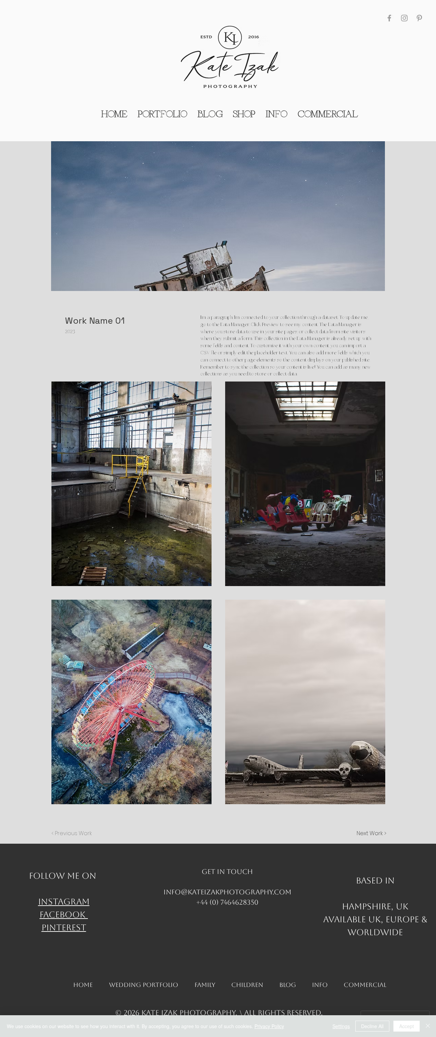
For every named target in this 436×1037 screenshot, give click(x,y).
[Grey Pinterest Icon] (419, 18)
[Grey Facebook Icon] (389, 18)
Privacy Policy (269, 1026)
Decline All (372, 1026)
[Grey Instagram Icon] (404, 18)
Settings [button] (341, 1026)
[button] (131, 484)
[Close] (428, 1026)
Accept (406, 1026)
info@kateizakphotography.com (227, 892)
